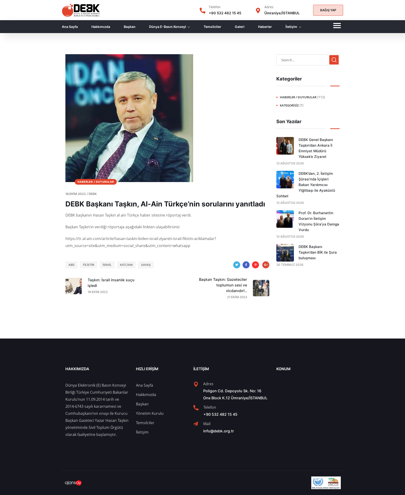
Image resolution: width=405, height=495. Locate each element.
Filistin (88, 265)
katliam (126, 265)
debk (93, 194)
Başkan (129, 27)
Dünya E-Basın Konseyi (167, 27)
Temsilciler (212, 27)
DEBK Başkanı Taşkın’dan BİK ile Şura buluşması (318, 252)
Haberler (265, 27)
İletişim (291, 27)
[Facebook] (246, 264)
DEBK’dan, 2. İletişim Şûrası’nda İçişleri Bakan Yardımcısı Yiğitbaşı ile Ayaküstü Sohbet (305, 184)
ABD (71, 265)
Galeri (239, 27)
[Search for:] (308, 59)
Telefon (215, 7)
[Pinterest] (255, 264)
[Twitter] (236, 264)
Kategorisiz (289, 105)
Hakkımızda (100, 27)
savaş (146, 265)
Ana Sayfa (70, 27)
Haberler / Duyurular (96, 181)
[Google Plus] (265, 264)
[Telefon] (202, 10)
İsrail (107, 265)
